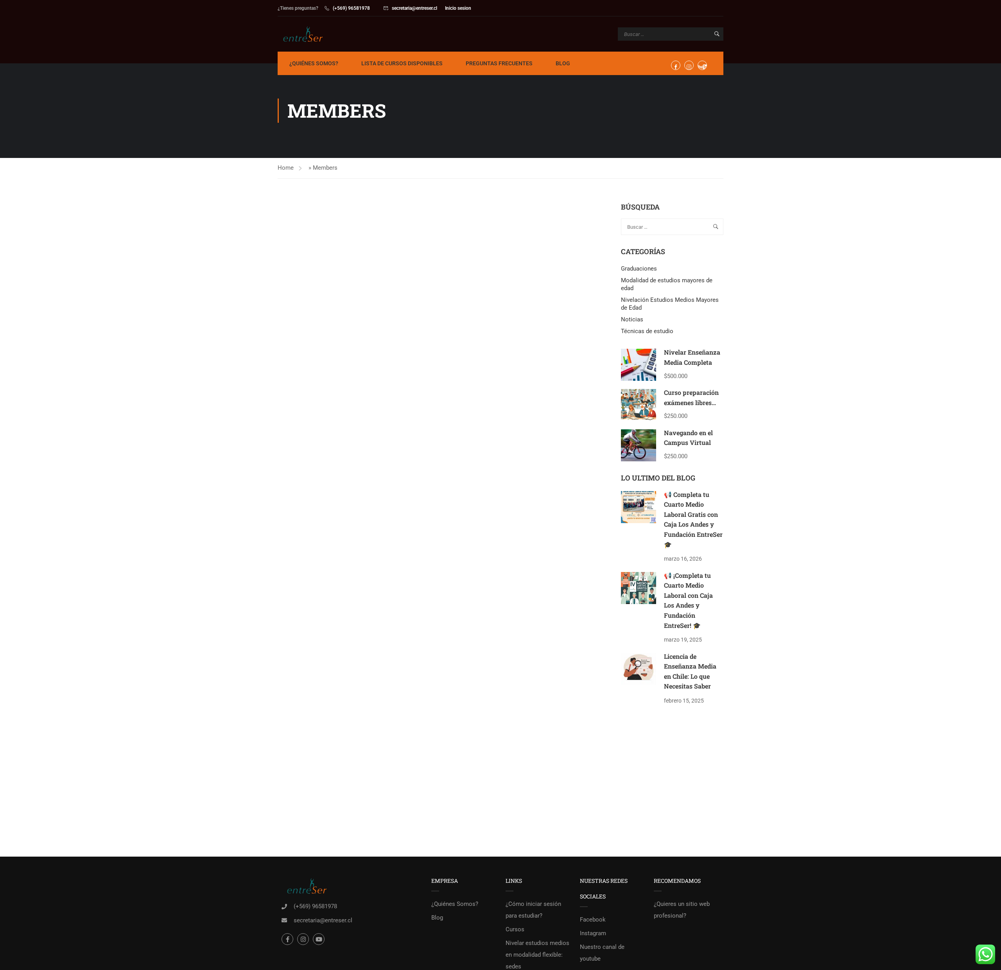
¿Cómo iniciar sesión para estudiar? (533, 909)
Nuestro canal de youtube (602, 952)
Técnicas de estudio (647, 331)
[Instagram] (303, 939)
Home (286, 167)
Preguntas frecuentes (499, 63)
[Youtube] (319, 939)
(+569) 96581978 (351, 8)
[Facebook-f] (287, 939)
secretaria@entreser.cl (414, 8)
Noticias (632, 319)
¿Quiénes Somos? (313, 63)
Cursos (515, 929)
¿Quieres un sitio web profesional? (682, 909)
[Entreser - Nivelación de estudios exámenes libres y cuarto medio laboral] (307, 34)
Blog (563, 63)
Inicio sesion (458, 8)
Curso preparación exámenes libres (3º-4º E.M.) (691, 402)
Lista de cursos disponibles (402, 63)
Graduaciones (639, 268)
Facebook (593, 919)
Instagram (593, 933)
